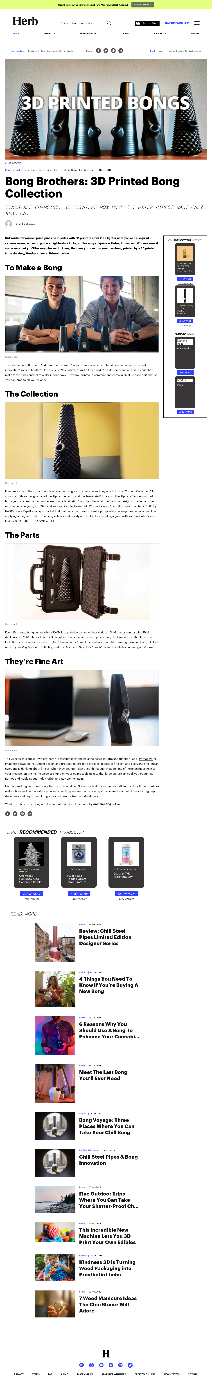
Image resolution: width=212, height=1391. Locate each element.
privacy (19, 1374)
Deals (125, 33)
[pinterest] (113, 51)
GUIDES (195, 33)
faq (50, 1374)
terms (36, 1374)
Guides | (84, 972)
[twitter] (105, 51)
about (64, 1374)
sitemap (193, 1374)
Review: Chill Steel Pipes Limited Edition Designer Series (105, 937)
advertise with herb (177, 23)
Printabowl (146, 758)
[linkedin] (120, 51)
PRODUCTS (160, 33)
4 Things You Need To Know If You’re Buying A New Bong (108, 985)
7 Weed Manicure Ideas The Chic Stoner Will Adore (108, 1304)
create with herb (145, 1374)
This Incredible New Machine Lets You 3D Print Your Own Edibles (107, 1236)
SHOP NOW (185, 278)
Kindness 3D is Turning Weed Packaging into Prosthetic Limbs (107, 1268)
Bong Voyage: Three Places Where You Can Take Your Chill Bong (106, 1126)
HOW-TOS (49, 33)
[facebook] (98, 51)
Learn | (83, 924)
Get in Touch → (142, 4)
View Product (185, 283)
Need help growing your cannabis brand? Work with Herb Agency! (93, 4)
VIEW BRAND (185, 372)
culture (21, 169)
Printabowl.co (59, 253)
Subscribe (149, 23)
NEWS (15, 33)
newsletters (172, 1374)
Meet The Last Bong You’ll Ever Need (103, 1075)
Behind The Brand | (90, 1150)
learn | (83, 1223)
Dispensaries (88, 33)
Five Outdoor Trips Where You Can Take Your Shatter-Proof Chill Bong (109, 1200)
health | (84, 1255)
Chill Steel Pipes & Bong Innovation (108, 1160)
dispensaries (85, 1374)
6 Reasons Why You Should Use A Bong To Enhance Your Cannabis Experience (108, 1031)
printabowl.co (91, 796)
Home (8, 169)
